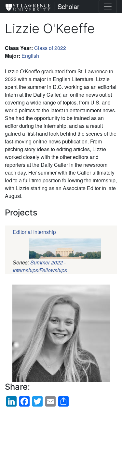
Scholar (68, 6)
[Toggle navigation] (108, 6)
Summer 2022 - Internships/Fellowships (40, 266)
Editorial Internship (34, 232)
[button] (61, 333)
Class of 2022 (50, 48)
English (30, 55)
